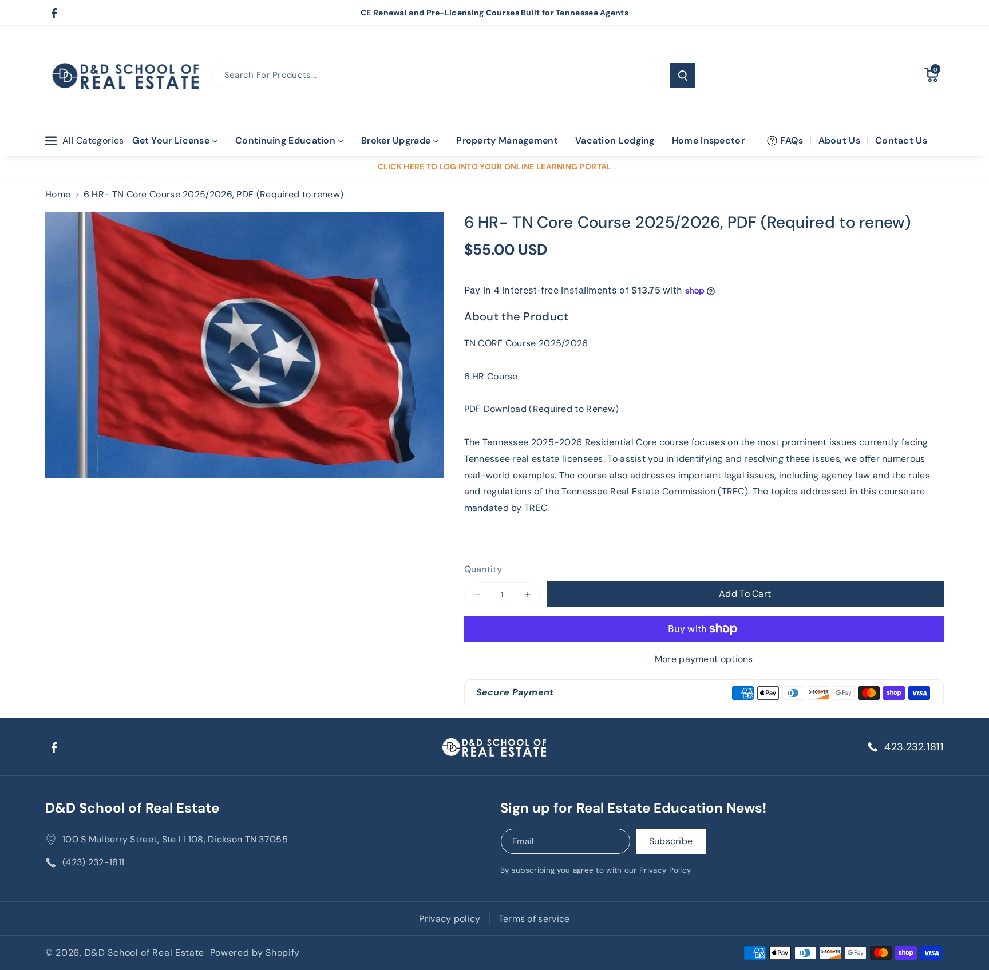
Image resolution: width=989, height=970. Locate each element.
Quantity (483, 569)
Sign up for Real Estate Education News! (633, 808)
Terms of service (534, 919)
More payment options (704, 659)
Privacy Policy (665, 870)
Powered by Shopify (255, 953)
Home (57, 194)
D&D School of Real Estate (132, 808)
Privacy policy (449, 919)
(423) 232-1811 (93, 862)
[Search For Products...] (682, 75)
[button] (931, 75)
